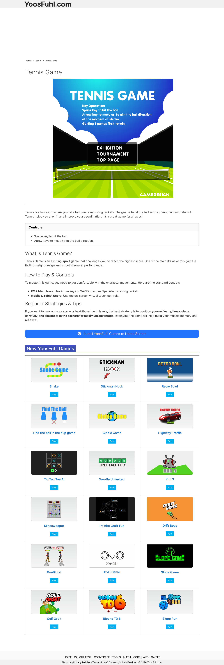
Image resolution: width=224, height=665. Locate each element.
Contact (113, 662)
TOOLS (116, 657)
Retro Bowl (170, 386)
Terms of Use (99, 662)
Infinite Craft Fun (112, 526)
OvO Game (112, 572)
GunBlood (54, 572)
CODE (136, 657)
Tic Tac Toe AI (54, 479)
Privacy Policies (81, 662)
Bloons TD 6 (112, 619)
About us (66, 662)
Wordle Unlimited (112, 479)
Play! (54, 394)
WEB (146, 657)
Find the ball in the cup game (54, 433)
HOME (68, 657)
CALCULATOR (83, 657)
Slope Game (170, 572)
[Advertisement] (112, 32)
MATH (127, 657)
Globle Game (112, 433)
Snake (54, 386)
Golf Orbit (54, 619)
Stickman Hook (112, 386)
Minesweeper (54, 526)
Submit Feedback (128, 662)
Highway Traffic (170, 433)
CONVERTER (102, 657)
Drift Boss (170, 525)
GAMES (155, 657)
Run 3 (170, 479)
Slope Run (169, 619)
